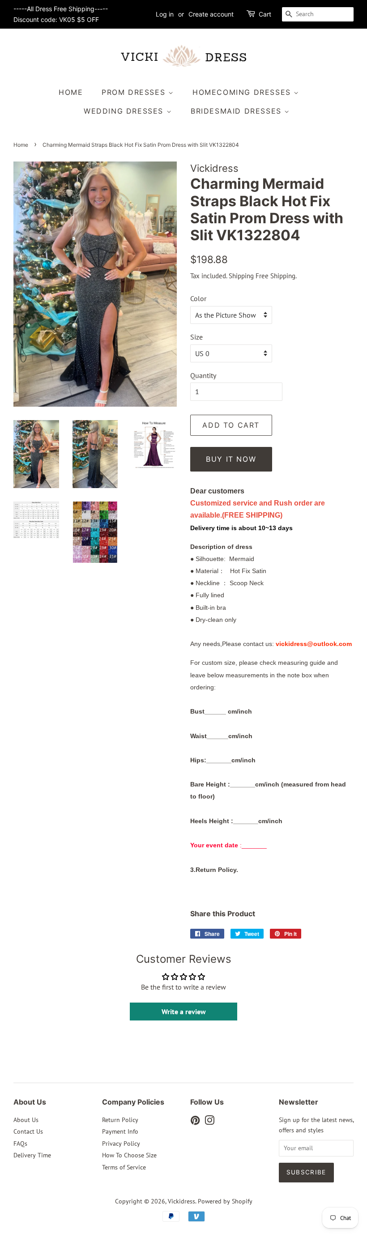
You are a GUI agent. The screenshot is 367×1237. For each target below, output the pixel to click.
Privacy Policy (121, 1143)
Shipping (241, 276)
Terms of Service (124, 1167)
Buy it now (231, 459)
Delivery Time (32, 1155)
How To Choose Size (129, 1155)
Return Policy (120, 1120)
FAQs (20, 1143)
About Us (25, 1120)
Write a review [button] (184, 1011)
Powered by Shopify (225, 1201)
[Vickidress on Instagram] (209, 1122)
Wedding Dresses (125, 110)
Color (198, 298)
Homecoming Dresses (243, 92)
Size (196, 336)
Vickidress (181, 1201)
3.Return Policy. (214, 869)
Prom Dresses (135, 92)
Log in (165, 14)
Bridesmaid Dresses (237, 110)
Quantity (203, 375)
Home (71, 92)
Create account (211, 14)
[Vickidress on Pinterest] (195, 1122)
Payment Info (120, 1131)
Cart (265, 14)
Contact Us (28, 1131)
